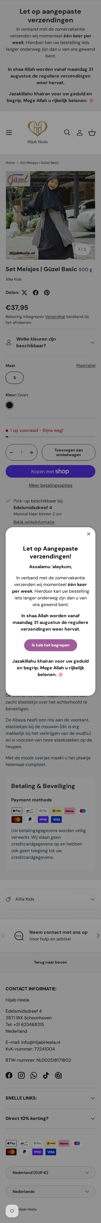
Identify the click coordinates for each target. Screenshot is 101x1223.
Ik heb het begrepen (51, 645)
